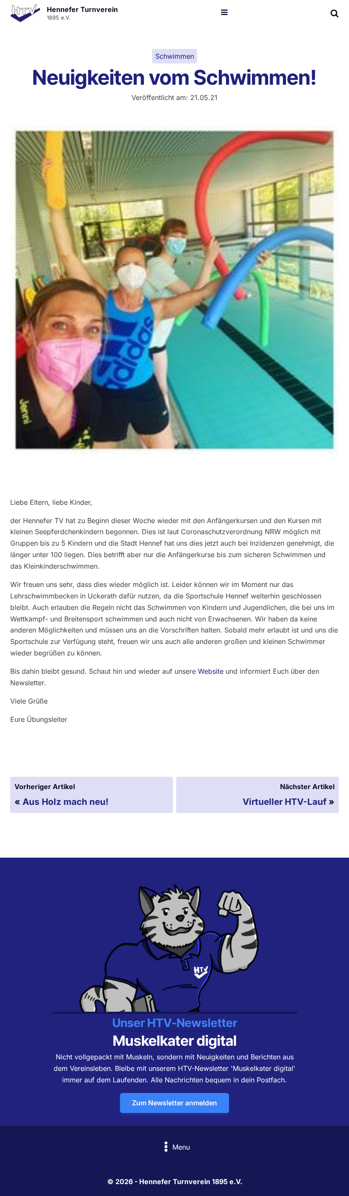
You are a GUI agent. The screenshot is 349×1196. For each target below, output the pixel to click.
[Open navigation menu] (224, 13)
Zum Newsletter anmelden (174, 1103)
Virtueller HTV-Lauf (284, 801)
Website (210, 671)
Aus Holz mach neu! (66, 801)
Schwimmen (174, 56)
